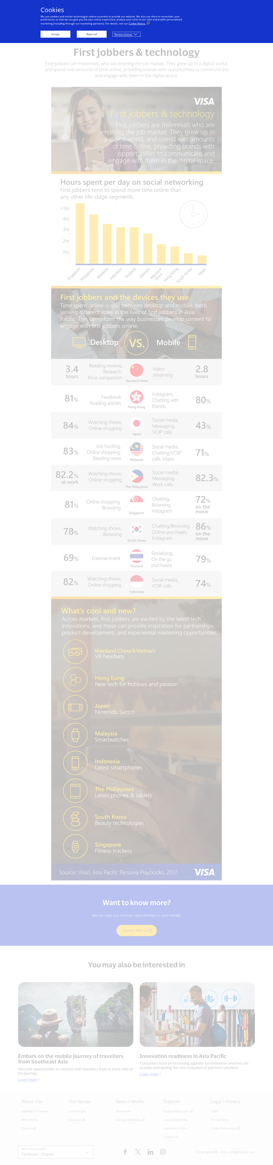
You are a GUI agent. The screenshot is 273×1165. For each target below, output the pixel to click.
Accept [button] (55, 34)
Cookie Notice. (137, 23)
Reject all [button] (91, 34)
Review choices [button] (123, 34)
